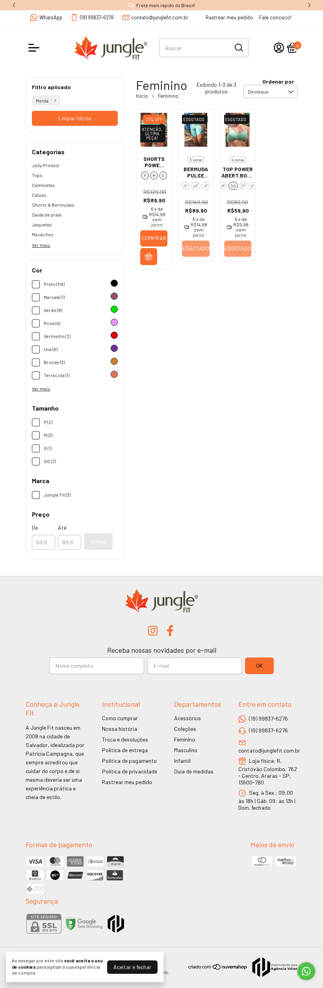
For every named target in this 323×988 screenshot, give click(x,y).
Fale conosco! (275, 17)
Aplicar (98, 541)
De (35, 527)
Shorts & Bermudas (53, 204)
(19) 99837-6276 (97, 17)
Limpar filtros (74, 118)
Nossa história (119, 728)
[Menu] (35, 48)
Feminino (184, 739)
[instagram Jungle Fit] (153, 630)
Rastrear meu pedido (229, 17)
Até (62, 527)
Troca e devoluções (125, 739)
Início (142, 96)
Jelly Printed (45, 165)
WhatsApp (50, 17)
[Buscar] (238, 47)
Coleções (185, 728)
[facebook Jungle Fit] (170, 630)
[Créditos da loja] (272, 967)
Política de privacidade (129, 771)
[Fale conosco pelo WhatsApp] (306, 971)
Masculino (185, 750)
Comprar (154, 238)
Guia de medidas (193, 771)
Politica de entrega (125, 750)
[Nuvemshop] (218, 968)
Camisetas (43, 185)
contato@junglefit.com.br (159, 17)
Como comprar (120, 718)
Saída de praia (46, 214)
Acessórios (187, 718)
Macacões (43, 234)
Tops (37, 175)
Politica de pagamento (129, 760)
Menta (42, 100)
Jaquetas (42, 224)
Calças (39, 195)
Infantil (182, 760)
